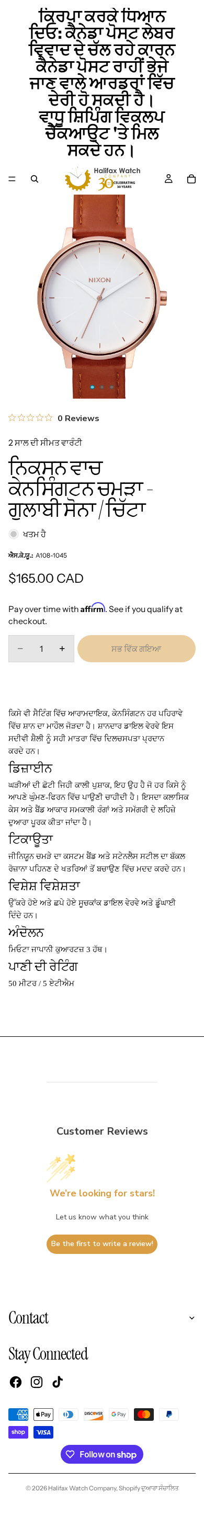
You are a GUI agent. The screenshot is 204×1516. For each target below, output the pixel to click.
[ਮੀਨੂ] (12, 179)
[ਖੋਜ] (34, 178)
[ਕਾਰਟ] (191, 178)
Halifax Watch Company (82, 1488)
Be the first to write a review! (102, 1244)
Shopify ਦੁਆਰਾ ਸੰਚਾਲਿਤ (149, 1488)
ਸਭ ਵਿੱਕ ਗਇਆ (136, 648)
